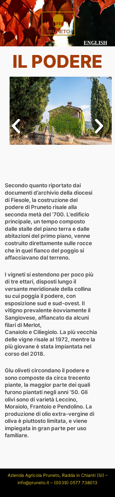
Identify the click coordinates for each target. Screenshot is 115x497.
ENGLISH (95, 42)
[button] (16, 126)
